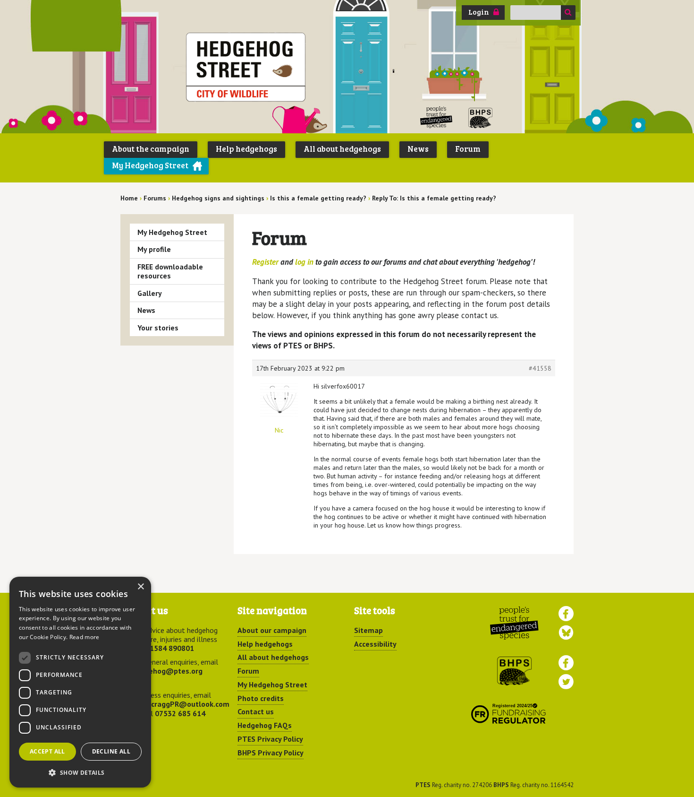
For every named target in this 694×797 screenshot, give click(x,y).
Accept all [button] (47, 751)
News (418, 148)
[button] (80, 772)
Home (129, 198)
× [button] (140, 586)
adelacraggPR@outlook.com (180, 704)
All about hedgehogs (342, 148)
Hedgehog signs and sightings (218, 198)
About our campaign (271, 630)
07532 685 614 (180, 713)
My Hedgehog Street (150, 165)
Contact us (255, 711)
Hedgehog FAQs (264, 725)
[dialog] (80, 682)
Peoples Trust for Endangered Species (436, 117)
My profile (154, 249)
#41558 (540, 368)
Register (265, 262)
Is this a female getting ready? (318, 198)
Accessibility (375, 644)
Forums (155, 198)
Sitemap (368, 630)
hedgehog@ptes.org (167, 671)
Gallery (149, 293)
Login (478, 12)
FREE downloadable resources (170, 271)
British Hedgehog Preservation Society (481, 117)
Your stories (157, 327)
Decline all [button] (111, 751)
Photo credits (260, 698)
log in (304, 262)
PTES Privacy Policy (270, 739)
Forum (468, 148)
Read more (84, 637)
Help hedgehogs (246, 148)
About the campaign (150, 148)
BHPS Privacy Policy (270, 752)
